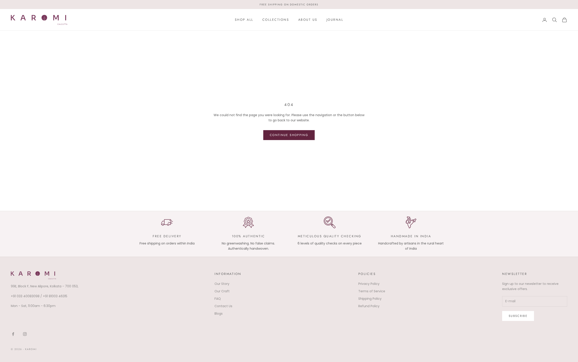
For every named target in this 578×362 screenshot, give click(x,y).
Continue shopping (289, 135)
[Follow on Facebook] (13, 334)
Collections (275, 19)
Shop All (244, 19)
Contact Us (223, 306)
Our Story (221, 283)
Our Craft (222, 291)
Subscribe (518, 316)
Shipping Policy (370, 298)
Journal (334, 19)
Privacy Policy (369, 283)
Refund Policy (369, 306)
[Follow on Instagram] (25, 334)
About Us (307, 19)
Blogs (218, 313)
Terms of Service (371, 291)
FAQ (217, 298)
